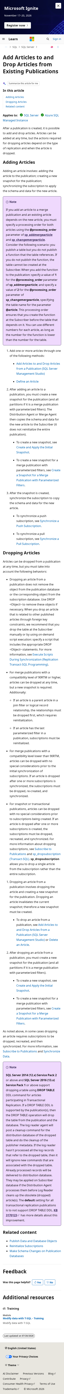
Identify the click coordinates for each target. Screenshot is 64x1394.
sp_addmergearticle (38, 235)
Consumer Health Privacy (18, 1383)
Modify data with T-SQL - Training (23, 1318)
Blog (51, 1373)
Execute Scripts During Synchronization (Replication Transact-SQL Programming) (34, 659)
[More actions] (58, 47)
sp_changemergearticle (28, 240)
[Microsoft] (32, 39)
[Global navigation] (3, 39)
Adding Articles (15, 97)
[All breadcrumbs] (6, 47)
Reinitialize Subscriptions (26, 1246)
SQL (14, 47)
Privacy (24, 1378)
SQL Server (27, 47)
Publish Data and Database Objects (33, 1241)
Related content (15, 106)
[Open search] (47, 39)
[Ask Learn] (52, 47)
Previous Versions (33, 1373)
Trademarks (10, 1389)
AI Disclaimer (11, 1373)
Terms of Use (47, 1383)
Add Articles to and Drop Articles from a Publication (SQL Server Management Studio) (38, 369)
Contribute (9, 1378)
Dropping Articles (16, 102)
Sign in (57, 39)
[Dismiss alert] (58, 6)
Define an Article (27, 381)
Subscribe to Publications (20, 1051)
